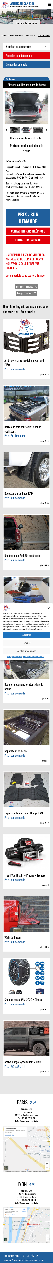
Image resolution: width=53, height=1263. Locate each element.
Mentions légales (38, 1260)
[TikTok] (37, 1255)
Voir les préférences (26, 651)
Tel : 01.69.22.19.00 (26, 1118)
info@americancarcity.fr (26, 1121)
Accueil (4, 35)
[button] (48, 608)
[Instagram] (33, 1255)
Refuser (26, 643)
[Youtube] (28, 1255)
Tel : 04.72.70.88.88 (26, 1199)
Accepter (26, 634)
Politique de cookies (14, 656)
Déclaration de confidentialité (33, 656)
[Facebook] (23, 1255)
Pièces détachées (16, 35)
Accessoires (30, 35)
